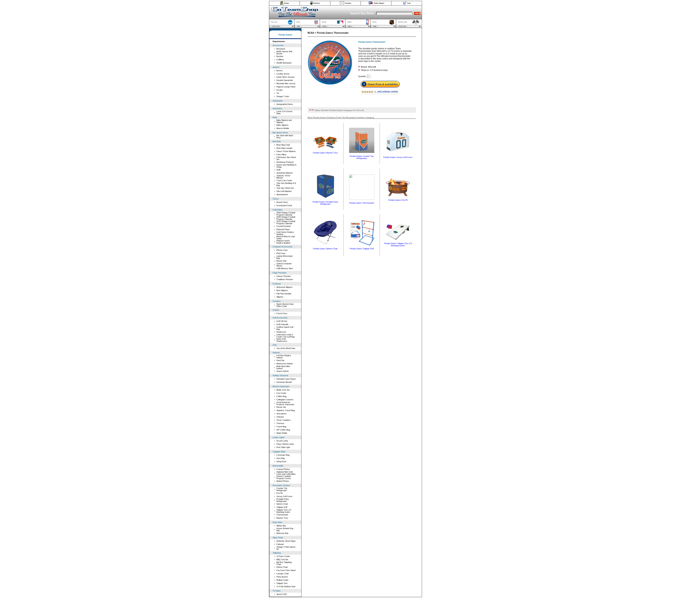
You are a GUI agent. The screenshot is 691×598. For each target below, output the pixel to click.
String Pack (281, 461)
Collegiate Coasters (284, 399)
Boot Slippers (282, 290)
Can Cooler (281, 393)
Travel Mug (281, 426)
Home (286, 3)
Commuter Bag (283, 455)
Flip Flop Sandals (283, 294)
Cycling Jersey (283, 74)
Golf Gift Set (281, 321)
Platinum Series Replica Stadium (283, 242)
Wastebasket (282, 194)
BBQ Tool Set (282, 559)
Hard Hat (280, 360)
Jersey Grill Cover (284, 496)
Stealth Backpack (284, 63)
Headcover (281, 332)
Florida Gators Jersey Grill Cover (397, 157)
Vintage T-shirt (282, 96)
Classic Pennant (283, 276)
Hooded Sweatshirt (284, 80)
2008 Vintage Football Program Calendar (285, 214)
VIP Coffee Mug (283, 430)
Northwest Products (285, 162)
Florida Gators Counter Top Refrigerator (362, 157)
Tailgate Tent (281, 583)
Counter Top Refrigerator (281, 489)
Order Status (379, 3)
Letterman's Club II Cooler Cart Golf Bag (285, 336)
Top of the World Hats (285, 348)
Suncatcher (281, 414)
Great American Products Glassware (285, 403)
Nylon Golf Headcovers (281, 340)
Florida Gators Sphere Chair (325, 249)
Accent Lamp (282, 441)
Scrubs (279, 90)
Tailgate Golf (281, 507)
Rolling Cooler (282, 580)
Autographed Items (284, 104)
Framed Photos (283, 469)
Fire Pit (279, 493)
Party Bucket (282, 577)
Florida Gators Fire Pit (398, 200)
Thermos (280, 423)
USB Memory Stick (284, 268)
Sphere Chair (282, 504)
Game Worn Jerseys (285, 77)
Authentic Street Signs (286, 541)
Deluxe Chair (282, 567)
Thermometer (282, 515)
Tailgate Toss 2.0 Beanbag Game (283, 511)
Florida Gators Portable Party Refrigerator (325, 203)
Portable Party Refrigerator (282, 500)
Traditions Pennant (284, 279)
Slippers (279, 297)
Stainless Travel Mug (285, 410)
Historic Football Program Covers (283, 477)
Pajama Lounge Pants (285, 87)
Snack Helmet (282, 371)
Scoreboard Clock (284, 205)
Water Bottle (281, 433)
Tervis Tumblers (283, 420)
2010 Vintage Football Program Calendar (285, 222)
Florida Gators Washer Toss (325, 153)
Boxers (279, 70)
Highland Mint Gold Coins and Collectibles (286, 473)
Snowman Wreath (284, 382)
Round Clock (282, 202)
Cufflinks (280, 59)
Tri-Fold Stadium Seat (285, 586)
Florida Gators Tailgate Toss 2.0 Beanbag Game (398, 244)
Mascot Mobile (282, 128)
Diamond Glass (283, 229)
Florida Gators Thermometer (361, 203)
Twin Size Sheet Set (285, 188)
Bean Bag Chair (283, 145)
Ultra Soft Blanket (284, 191)
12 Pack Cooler (283, 556)
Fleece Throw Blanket (285, 151)
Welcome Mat (282, 533)
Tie (277, 93)
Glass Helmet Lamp (285, 444)
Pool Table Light (283, 447)
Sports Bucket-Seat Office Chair (284, 305)
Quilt (278, 170)
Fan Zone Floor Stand (285, 570)
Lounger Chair (282, 573)
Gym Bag (280, 458)
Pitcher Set (281, 407)
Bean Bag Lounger (284, 148)
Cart (409, 3)
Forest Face (281, 313)
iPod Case (280, 253)
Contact (348, 3)
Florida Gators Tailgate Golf (362, 249)
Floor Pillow (281, 154)
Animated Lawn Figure (286, 379)
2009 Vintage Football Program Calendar (285, 218)
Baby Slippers (282, 125)
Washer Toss (282, 518)
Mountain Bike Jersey (285, 83)
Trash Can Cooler (284, 180)
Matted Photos (282, 481)
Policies (316, 3)
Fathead (280, 544)
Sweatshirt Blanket (284, 173)
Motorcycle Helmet (284, 364)
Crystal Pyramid (283, 226)
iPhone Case (282, 250)
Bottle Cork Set (283, 390)
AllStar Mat (281, 526)
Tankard (280, 417)
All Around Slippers (284, 287)
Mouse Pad (281, 261)
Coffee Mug (281, 396)
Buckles (279, 56)
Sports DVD (281, 594)
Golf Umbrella (282, 324)
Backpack (280, 49)
